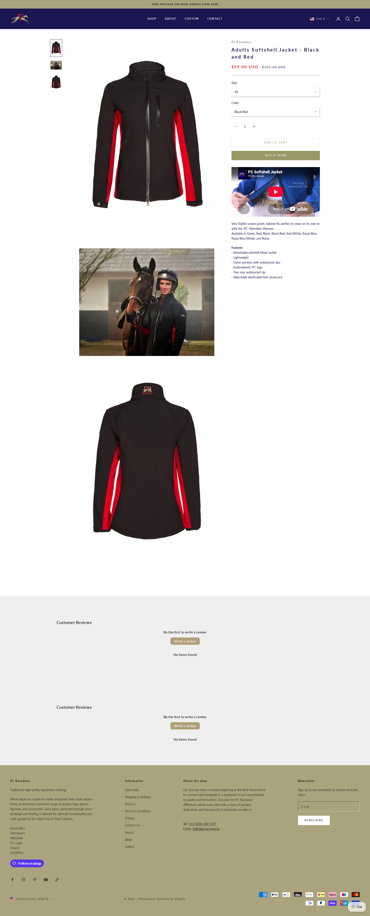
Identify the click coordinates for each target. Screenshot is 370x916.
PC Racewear (241, 42)
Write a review (185, 641)
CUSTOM (192, 18)
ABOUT (170, 18)
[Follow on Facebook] (12, 879)
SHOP (152, 18)
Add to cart (276, 142)
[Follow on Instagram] (23, 879)
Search (129, 832)
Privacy (129, 818)
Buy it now (275, 155)
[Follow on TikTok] (57, 879)
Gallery (129, 846)
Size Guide (132, 790)
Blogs (128, 839)
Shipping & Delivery (138, 797)
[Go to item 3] (56, 82)
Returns (130, 804)
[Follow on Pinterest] (35, 879)
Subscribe (314, 820)
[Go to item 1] (56, 48)
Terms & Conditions (138, 811)
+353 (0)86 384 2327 (202, 824)
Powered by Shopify (171, 898)
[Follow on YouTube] (46, 879)
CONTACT (214, 18)
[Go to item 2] (56, 65)
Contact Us (132, 825)
